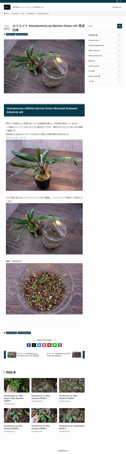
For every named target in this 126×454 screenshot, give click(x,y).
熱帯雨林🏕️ (92, 35)
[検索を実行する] (119, 26)
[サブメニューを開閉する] (119, 35)
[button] (29, 345)
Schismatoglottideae (96, 45)
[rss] (117, 1)
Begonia (91, 61)
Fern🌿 (91, 71)
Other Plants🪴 (94, 76)
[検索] (120, 1)
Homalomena (11, 34)
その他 (91, 81)
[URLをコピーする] (60, 345)
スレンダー (19, 127)
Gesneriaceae (93, 66)
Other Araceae (94, 51)
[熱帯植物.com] (7, 7)
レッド (23, 138)
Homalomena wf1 (22, 34)
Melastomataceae (95, 56)
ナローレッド (12, 138)
